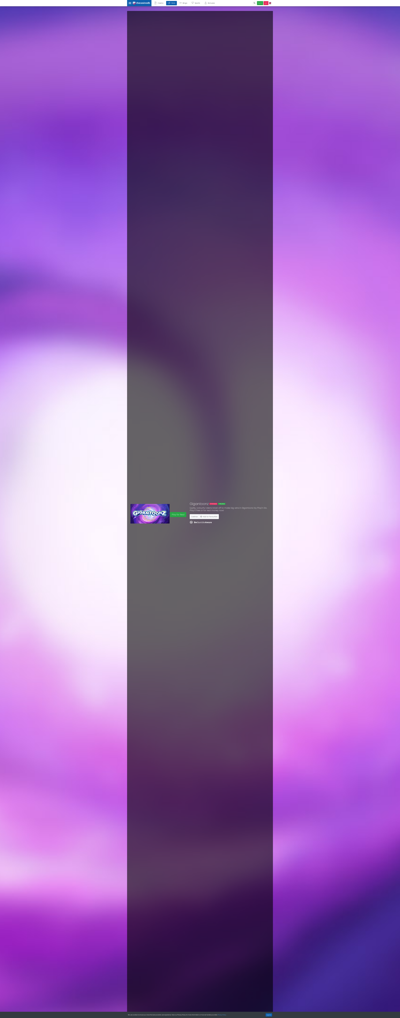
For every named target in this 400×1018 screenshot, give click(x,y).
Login (266, 3)
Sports (197, 3)
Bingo (185, 3)
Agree (269, 1015)
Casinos (194, 516)
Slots (173, 3)
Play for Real (178, 514)
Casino (160, 3)
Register (260, 3)
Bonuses (211, 3)
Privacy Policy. (222, 1015)
